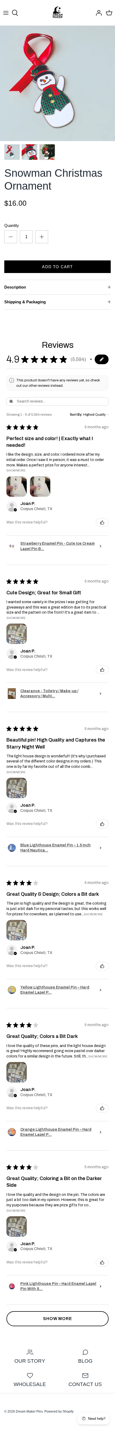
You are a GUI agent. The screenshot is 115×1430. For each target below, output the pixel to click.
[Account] (97, 13)
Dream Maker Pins (29, 1411)
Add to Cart (57, 266)
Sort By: (76, 415)
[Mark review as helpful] (102, 522)
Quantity (11, 225)
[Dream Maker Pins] (57, 13)
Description (15, 287)
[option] (57, 83)
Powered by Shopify (59, 1411)
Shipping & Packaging (25, 302)
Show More (15, 470)
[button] (91, 359)
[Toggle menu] (6, 13)
